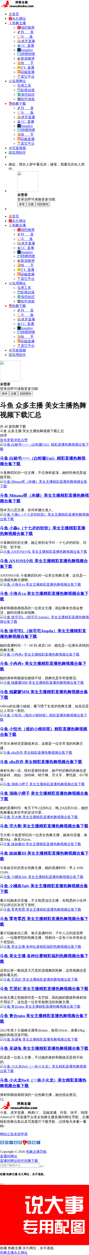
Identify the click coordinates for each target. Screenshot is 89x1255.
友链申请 (21, 1134)
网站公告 (7, 1134)
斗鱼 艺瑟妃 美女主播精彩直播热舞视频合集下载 (44, 988)
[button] (8, 1156)
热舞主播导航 (36, 1151)
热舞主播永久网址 (14, 1252)
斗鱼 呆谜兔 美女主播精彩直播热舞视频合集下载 (44, 1048)
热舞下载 (31, 1160)
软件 (20, 1160)
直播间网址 (8, 1160)
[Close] (1, 1184)
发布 (3, 440)
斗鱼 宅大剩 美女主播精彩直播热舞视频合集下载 (44, 826)
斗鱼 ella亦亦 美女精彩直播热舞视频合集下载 (41, 762)
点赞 (24, 440)
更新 (10, 440)
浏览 (17, 440)
